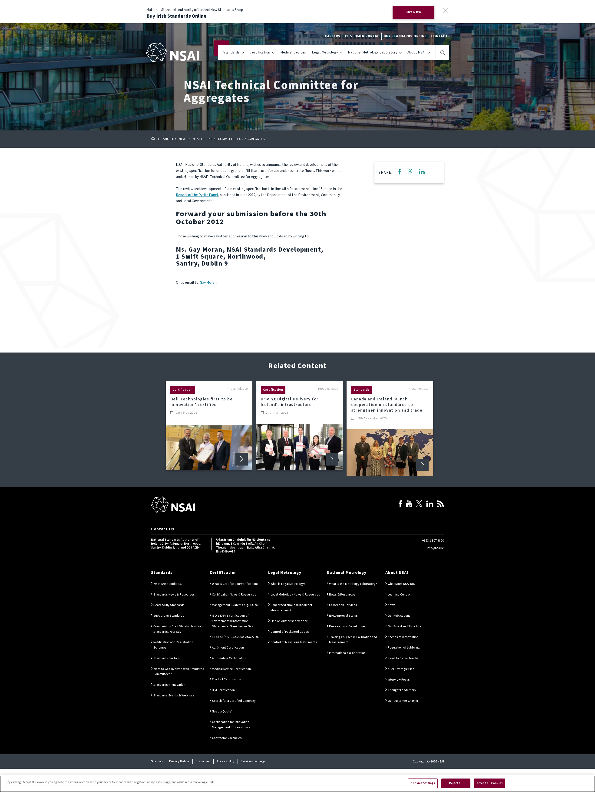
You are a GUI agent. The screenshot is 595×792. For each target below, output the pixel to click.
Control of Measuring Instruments (294, 642)
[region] (297, 783)
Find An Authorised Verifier (289, 621)
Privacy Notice (179, 761)
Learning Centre (399, 594)
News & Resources (342, 594)
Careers (332, 36)
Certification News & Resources (234, 594)
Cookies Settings (253, 761)
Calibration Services (343, 605)
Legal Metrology (325, 52)
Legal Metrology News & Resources (295, 594)
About (168, 139)
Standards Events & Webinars (174, 695)
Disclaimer (203, 761)
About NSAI (416, 52)
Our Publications (399, 615)
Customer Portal (362, 36)
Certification (260, 52)
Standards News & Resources (174, 594)
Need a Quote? (222, 711)
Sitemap (157, 761)
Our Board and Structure (405, 626)
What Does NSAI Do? (401, 584)
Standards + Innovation (169, 684)
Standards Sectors (166, 658)
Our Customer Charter (403, 701)
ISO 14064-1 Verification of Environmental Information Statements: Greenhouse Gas (232, 621)
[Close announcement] (446, 10)
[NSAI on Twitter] (419, 505)
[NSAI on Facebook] (400, 505)
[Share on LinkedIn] (422, 172)
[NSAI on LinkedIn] (429, 505)
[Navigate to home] (172, 52)
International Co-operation (347, 653)
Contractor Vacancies (227, 738)
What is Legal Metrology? (288, 584)
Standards (231, 52)
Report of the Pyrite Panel (197, 194)
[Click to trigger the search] (442, 52)
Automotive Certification (229, 658)
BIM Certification (223, 690)
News (183, 139)
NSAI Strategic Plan (401, 669)
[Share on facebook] (399, 172)
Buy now (413, 12)
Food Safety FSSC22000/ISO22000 (235, 637)
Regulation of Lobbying (404, 647)
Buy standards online (405, 36)
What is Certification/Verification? (235, 584)
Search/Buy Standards (169, 605)
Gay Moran (208, 282)
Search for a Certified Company (234, 701)
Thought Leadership (402, 690)
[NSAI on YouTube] (409, 505)
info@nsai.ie (435, 548)
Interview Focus (399, 679)
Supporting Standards (168, 615)
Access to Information (403, 637)
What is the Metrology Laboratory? (353, 584)
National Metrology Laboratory (372, 52)
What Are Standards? (167, 584)
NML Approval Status (343, 615)
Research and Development (348, 626)
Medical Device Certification (231, 669)
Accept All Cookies (489, 783)
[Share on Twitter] (410, 172)
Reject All (455, 783)
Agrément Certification (228, 647)
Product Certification (226, 679)
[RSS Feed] (440, 505)
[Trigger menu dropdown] (243, 52)
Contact (439, 36)
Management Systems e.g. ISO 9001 (237, 605)
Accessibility (225, 761)
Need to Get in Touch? (403, 658)
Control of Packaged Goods (290, 631)
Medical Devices (293, 52)
